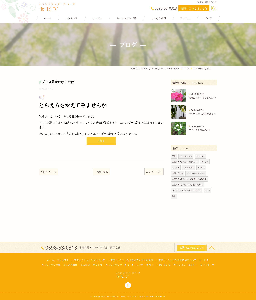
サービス (204, 162)
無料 (174, 196)
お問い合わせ (177, 173)
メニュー (175, 167)
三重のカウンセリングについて (184, 162)
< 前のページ (48, 172)
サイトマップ (207, 265)
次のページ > (154, 172)
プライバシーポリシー (196, 173)
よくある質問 (188, 167)
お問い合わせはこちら (193, 8)
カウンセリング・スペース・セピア (186, 190)
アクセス (201, 167)
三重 (174, 156)
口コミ (207, 190)
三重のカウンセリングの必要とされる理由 (189, 179)
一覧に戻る (101, 172)
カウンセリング (186, 156)
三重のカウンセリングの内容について (187, 184)
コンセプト (200, 156)
